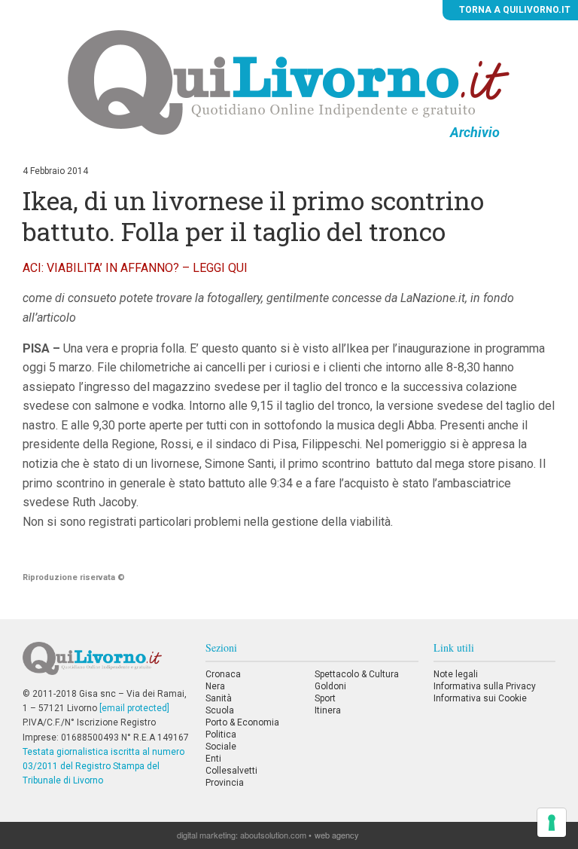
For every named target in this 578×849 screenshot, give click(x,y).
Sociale (220, 746)
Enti (213, 758)
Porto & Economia (242, 722)
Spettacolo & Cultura (357, 674)
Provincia (224, 782)
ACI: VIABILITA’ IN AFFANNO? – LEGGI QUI (135, 268)
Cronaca (223, 674)
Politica (220, 734)
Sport (325, 698)
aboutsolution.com (273, 835)
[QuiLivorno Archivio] (289, 82)
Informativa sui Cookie (480, 698)
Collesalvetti (231, 770)
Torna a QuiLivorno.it (513, 10)
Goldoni (330, 686)
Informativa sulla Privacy (485, 686)
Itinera (328, 710)
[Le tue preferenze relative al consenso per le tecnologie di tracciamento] (551, 822)
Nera (215, 686)
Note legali (456, 674)
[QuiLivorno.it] (106, 664)
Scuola (219, 710)
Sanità (218, 698)
